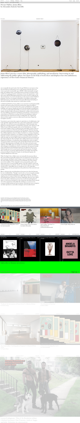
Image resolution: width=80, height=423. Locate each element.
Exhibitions (17, 0)
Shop (21, 0)
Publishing (12, 0)
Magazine (7, 0)
